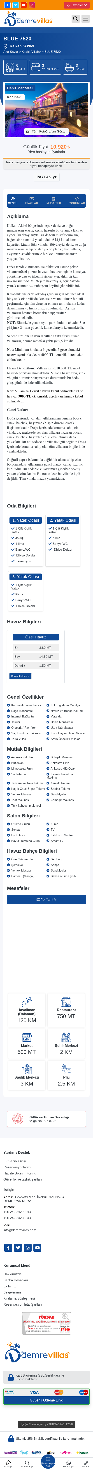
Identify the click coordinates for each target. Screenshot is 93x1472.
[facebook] (7, 5)
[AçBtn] (76, 19)
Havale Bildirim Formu (19, 1173)
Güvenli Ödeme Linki (46, 1400)
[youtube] (24, 5)
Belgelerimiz (12, 1292)
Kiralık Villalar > (33, 51)
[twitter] (15, 5)
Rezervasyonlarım (17, 1167)
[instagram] (32, 5)
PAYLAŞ (44, 177)
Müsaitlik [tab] (53, 203)
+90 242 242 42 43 (17, 1212)
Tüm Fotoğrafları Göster (49, 131)
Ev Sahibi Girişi (14, 1161)
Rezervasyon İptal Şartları (22, 1304)
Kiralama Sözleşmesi (19, 1298)
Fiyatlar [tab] (31, 203)
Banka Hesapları (15, 1280)
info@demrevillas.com (19, 1230)
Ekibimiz (9, 1286)
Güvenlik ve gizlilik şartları (22, 1179)
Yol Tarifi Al (48, 899)
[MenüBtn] (85, 19)
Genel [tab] (12, 203)
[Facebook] (8, 1248)
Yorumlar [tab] (77, 203)
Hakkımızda (12, 1274)
